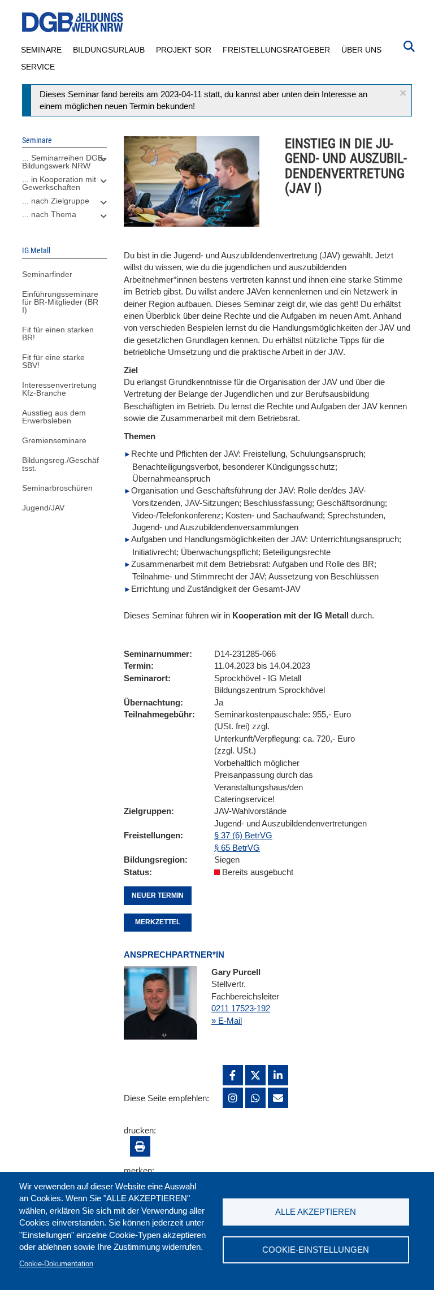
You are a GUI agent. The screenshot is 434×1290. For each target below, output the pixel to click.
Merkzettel (157, 922)
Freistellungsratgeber (276, 49)
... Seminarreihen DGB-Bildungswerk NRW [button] (64, 162)
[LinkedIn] (278, 1075)
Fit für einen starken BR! (58, 333)
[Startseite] (73, 22)
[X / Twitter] (255, 1075)
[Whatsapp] (255, 1098)
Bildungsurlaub (109, 49)
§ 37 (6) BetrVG (243, 835)
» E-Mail (226, 1020)
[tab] (64, 164)
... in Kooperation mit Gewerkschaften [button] (59, 183)
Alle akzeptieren (315, 1212)
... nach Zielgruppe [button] (55, 201)
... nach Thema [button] (49, 214)
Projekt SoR (183, 49)
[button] (403, 93)
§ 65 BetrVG (237, 847)
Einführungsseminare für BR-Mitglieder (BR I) (60, 301)
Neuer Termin (158, 895)
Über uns (361, 49)
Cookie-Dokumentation (56, 1263)
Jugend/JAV (43, 507)
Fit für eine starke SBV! (53, 361)
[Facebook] (233, 1075)
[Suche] (409, 45)
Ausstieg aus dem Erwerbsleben (54, 416)
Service (38, 66)
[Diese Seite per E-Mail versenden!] (278, 1098)
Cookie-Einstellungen (315, 1249)
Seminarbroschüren (57, 487)
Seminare (41, 49)
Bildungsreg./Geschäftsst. (60, 464)
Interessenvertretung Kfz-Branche (59, 388)
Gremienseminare (54, 440)
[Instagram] (233, 1098)
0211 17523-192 (240, 1008)
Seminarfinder (47, 274)
